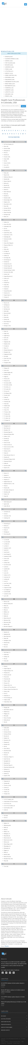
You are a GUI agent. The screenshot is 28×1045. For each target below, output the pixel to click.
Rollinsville (6, 720)
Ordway (5, 656)
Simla (5, 754)
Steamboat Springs (8, 767)
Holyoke (5, 487)
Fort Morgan (6, 393)
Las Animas (6, 564)
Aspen (5, 159)
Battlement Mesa (7, 177)
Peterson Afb (6, 685)
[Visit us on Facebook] (3, 973)
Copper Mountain (7, 276)
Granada (5, 438)
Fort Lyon (6, 391)
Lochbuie (6, 579)
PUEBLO (7, 69)
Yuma (5, 866)
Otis (5, 658)
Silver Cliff (6, 748)
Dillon (5, 315)
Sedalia (5, 738)
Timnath (5, 789)
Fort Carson (6, 383)
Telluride (5, 783)
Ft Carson (6, 412)
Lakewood (6, 556)
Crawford (6, 286)
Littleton (5, 575)
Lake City (6, 552)
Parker (5, 681)
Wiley (5, 852)
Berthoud (6, 187)
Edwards (6, 344)
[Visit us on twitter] (10, 973)
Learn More (6, 10)
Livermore (6, 577)
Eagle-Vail (6, 335)
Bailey (5, 173)
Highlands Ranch (7, 483)
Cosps (5, 280)
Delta (5, 311)
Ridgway (5, 713)
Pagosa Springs (7, 670)
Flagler (5, 376)
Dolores (5, 319)
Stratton (5, 773)
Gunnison (6, 465)
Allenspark (6, 150)
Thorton (5, 787)
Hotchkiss (6, 492)
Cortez (5, 278)
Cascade (6, 230)
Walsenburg (6, 825)
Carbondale (6, 226)
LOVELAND (7, 94)
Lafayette (6, 548)
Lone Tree (6, 583)
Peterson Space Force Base (10, 689)
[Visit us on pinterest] (6, 973)
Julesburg (6, 518)
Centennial (6, 239)
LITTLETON (7, 71)
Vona (5, 817)
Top (25, 141)
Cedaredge (6, 236)
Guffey (5, 463)
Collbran (5, 255)
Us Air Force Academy (8, 805)
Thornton (6, 785)
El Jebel (5, 346)
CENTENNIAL (8, 77)
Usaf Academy (7, 807)
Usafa (5, 809)
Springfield (6, 761)
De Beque (6, 305)
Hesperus (6, 479)
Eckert (5, 339)
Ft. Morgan (6, 420)
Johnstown (6, 515)
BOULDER (7, 65)
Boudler (5, 195)
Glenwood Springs (7, 434)
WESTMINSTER (8, 85)
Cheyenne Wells (7, 245)
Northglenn (6, 640)
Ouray (5, 660)
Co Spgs (6, 251)
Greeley (5, 451)
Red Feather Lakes (8, 709)
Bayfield (5, 179)
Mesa (5, 610)
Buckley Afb (6, 208)
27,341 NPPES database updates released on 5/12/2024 (13, 996)
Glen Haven (6, 428)
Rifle (5, 715)
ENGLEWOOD (8, 79)
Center (5, 241)
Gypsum (5, 467)
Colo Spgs (6, 257)
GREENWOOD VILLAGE (10, 81)
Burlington (6, 214)
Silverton (6, 752)
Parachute (6, 679)
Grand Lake (6, 448)
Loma (5, 581)
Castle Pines (6, 232)
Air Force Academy (8, 144)
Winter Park (6, 856)
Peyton (5, 691)
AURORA (7, 60)
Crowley (5, 297)
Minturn (5, 614)
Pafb (5, 666)
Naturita (5, 632)
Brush (5, 206)
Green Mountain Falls (8, 455)
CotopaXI (6, 282)
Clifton (5, 249)
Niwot (5, 638)
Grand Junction (7, 446)
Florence (6, 378)
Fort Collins (6, 385)
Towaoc (5, 791)
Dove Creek (6, 321)
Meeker (5, 607)
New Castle (6, 636)
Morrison (6, 624)
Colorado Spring (7, 268)
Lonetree (6, 585)
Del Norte (6, 309)
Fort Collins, (6, 387)
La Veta (5, 546)
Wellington (6, 833)
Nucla (5, 644)
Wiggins (5, 850)
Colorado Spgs (7, 266)
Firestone (6, 374)
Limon (5, 573)
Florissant (6, 380)
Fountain (6, 395)
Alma (5, 152)
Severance (6, 740)
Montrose (6, 620)
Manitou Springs (7, 603)
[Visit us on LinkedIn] (14, 973)
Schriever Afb (7, 732)
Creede (5, 288)
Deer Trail (6, 307)
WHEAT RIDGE (8, 83)
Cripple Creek (7, 295)
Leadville (6, 568)
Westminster (6, 840)
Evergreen (6, 362)
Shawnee (6, 742)
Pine (5, 693)
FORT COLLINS (8, 63)
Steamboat (6, 763)
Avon (5, 165)
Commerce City (7, 272)
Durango (5, 325)
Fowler (5, 397)
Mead (5, 605)
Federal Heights (7, 372)
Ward (5, 829)
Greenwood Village (8, 459)
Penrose (5, 683)
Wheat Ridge (6, 844)
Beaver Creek (7, 181)
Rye (5, 722)
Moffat (5, 616)
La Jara (5, 539)
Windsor (5, 854)
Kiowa (5, 529)
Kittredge (6, 532)
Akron (5, 146)
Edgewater (6, 341)
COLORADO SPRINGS (10, 58)
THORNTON (7, 87)
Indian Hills (6, 506)
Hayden (5, 475)
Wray (5, 860)
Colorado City (7, 263)
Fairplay (5, 368)
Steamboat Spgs (7, 765)
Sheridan (6, 744)
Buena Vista (6, 212)
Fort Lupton (6, 389)
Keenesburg (6, 523)
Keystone (6, 527)
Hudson (5, 494)
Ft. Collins (6, 418)
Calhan (5, 222)
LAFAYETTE (7, 92)
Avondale (6, 167)
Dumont (5, 323)
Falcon (5, 370)
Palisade (6, 672)
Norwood (6, 642)
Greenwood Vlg (7, 461)
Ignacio (5, 504)
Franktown (6, 401)
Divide (5, 317)
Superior (5, 775)
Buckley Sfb (6, 210)
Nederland (6, 634)
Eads (5, 331)
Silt (4, 746)
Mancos (5, 601)
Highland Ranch (7, 481)
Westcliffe (6, 835)
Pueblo (5, 699)
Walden (5, 823)
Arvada (5, 156)
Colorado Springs (7, 270)
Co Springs (6, 253)
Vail (4, 815)
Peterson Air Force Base (9, 687)
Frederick (6, 405)
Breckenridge (6, 200)
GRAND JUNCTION (9, 75)
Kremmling (6, 534)
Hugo (5, 496)
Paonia (5, 676)
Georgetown (6, 426)
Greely (5, 453)
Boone (5, 193)
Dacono (5, 302)
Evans (5, 360)
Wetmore (6, 842)
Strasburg (6, 771)
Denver (5, 313)
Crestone (6, 293)
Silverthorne (6, 750)
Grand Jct (6, 442)
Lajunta (5, 550)
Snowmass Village (8, 756)
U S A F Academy (8, 799)
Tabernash (6, 781)
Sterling (5, 769)
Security (5, 736)
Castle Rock (6, 234)
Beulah (5, 189)
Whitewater (6, 848)
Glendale (6, 430)
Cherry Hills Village (8, 243)
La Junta (6, 541)
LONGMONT (7, 90)
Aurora (5, 163)
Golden (5, 436)
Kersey (5, 525)
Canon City (6, 224)
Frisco (5, 407)
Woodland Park (7, 858)
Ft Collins (6, 414)
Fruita (5, 410)
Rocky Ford (6, 718)
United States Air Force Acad (10, 801)
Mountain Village (7, 626)
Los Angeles (6, 589)
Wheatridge (6, 846)
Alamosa (6, 148)
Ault (5, 161)
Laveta (5, 566)
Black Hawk (6, 191)
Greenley (6, 457)
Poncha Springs (7, 697)
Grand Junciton (7, 444)
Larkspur (6, 562)
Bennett (5, 185)
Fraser (5, 403)
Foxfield (5, 399)
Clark (5, 247)
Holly (5, 485)
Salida (5, 727)
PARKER (7, 96)
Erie (5, 356)
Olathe (5, 654)
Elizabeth (6, 352)
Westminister (6, 838)
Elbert (5, 348)
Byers (5, 216)
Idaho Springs (7, 501)
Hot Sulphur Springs (8, 490)
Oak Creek (6, 652)
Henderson (6, 477)
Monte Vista (6, 618)
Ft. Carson (6, 416)
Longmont (6, 587)
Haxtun (5, 473)
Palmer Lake (6, 674)
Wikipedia (7, 946)
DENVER (7, 56)
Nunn (5, 646)
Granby (5, 440)
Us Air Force (6, 803)
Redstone (6, 711)
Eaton (5, 337)
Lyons (5, 595)
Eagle (5, 333)
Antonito (5, 154)
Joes (5, 513)
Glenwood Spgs (7, 432)
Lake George (6, 554)
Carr (5, 228)
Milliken (5, 612)
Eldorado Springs (7, 350)
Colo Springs (6, 259)
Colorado (6, 261)
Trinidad (5, 793)
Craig (5, 284)
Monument (6, 622)
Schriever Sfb (7, 734)
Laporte (5, 560)
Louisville (6, 591)
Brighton (5, 202)
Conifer (5, 274)
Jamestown (6, 511)
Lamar (5, 558)
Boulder (5, 197)
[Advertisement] (14, 32)
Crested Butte (7, 291)
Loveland (6, 593)
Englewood (6, 354)
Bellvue (5, 183)
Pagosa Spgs (7, 668)
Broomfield (6, 204)
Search (23, 106)
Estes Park (6, 358)
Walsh (5, 827)
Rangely (5, 707)
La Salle (5, 543)
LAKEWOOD (7, 67)
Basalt (5, 175)
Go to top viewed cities (14, 137)
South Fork (6, 759)
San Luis (6, 729)
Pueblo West (6, 701)
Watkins (5, 831)
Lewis (5, 571)
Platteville (6, 695)
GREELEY (7, 73)
